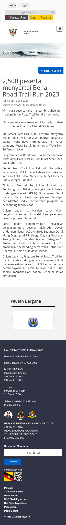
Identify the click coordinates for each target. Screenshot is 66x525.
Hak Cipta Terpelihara (15, 503)
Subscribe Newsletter (17, 446)
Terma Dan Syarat (13, 491)
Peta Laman (10, 507)
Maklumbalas (11, 511)
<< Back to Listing (51, 70)
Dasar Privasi (11, 495)
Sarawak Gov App (13, 470)
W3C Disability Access (16, 499)
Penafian (8, 488)
